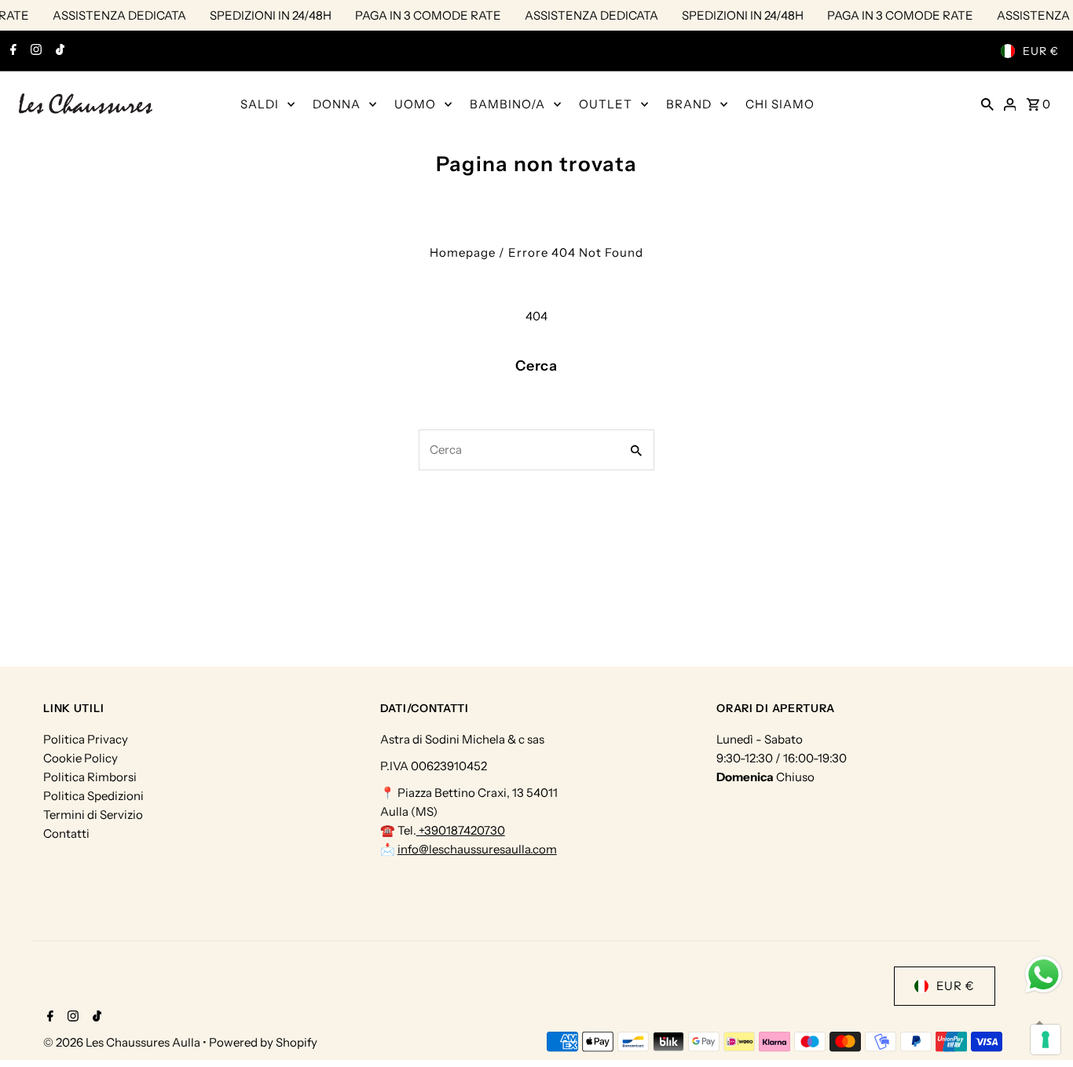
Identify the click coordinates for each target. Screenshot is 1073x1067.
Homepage (463, 252)
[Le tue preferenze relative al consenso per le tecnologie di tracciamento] (1045, 1039)
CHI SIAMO (780, 104)
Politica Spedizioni (93, 795)
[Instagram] (34, 51)
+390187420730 (460, 830)
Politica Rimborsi (90, 776)
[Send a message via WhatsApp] (1043, 974)
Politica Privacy (85, 739)
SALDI (259, 104)
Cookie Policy (80, 758)
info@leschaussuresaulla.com (477, 849)
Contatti (66, 833)
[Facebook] (11, 51)
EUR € (1041, 51)
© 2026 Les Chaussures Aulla (123, 1042)
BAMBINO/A (507, 104)
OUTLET (605, 104)
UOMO (415, 104)
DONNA (337, 104)
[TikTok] (58, 51)
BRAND (689, 104)
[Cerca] (987, 103)
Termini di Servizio (93, 814)
